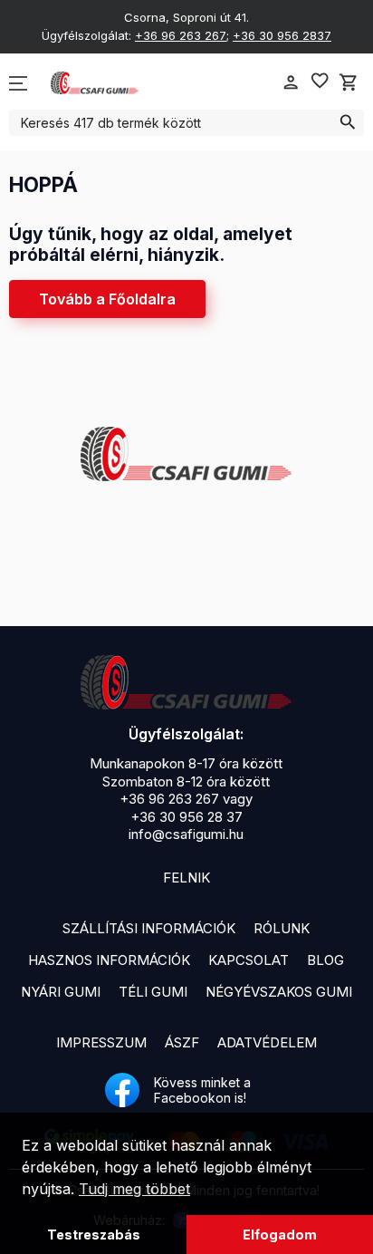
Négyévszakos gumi (279, 991)
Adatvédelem (267, 1042)
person (291, 82)
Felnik (186, 877)
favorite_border (320, 81)
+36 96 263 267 (180, 35)
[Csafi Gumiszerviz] (186, 682)
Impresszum (101, 1042)
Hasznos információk (109, 960)
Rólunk (281, 928)
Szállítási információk (148, 928)
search (347, 122)
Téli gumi (153, 991)
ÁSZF (182, 1042)
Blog (325, 960)
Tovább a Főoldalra (107, 299)
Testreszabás (93, 1234)
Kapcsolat (248, 960)
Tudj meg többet (134, 1189)
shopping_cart (349, 82)
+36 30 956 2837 (282, 35)
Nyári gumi (60, 991)
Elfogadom (280, 1234)
